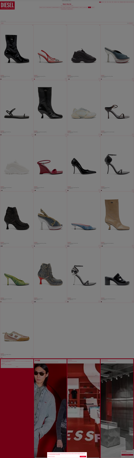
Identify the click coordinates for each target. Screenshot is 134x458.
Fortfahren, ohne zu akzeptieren (51, 456)
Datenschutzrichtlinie (52, 454)
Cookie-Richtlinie (58, 454)
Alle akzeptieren (83, 456)
